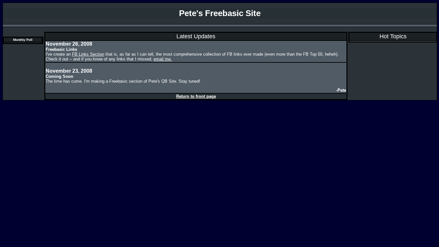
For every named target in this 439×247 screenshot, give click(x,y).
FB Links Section (88, 54)
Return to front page (196, 96)
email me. (163, 59)
